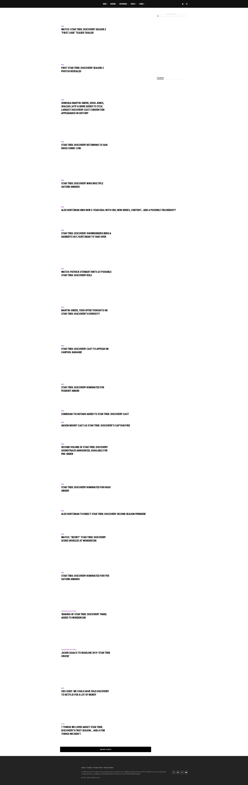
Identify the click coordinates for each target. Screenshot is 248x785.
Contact (89, 768)
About (83, 768)
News (105, 4)
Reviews (113, 4)
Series (141, 4)
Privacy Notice (109, 768)
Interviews (123, 4)
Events (133, 4)
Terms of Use (97, 768)
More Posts (105, 749)
